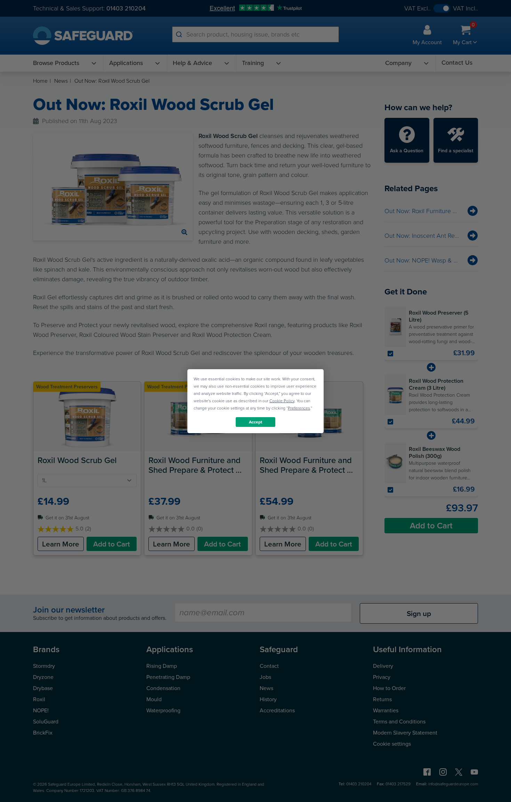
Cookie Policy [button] (281, 400)
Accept (255, 422)
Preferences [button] (299, 408)
